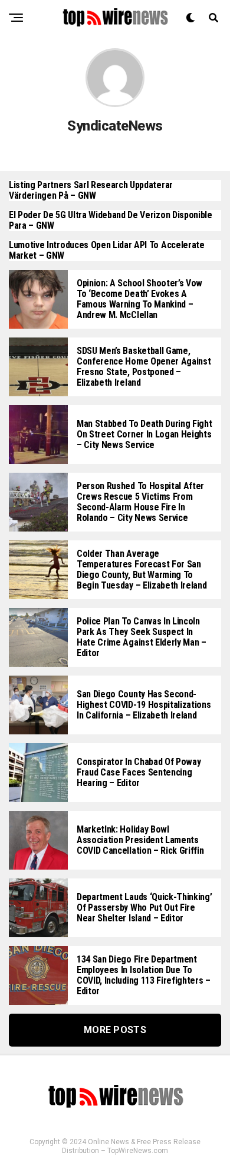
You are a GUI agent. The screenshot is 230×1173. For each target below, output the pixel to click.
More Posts (115, 1029)
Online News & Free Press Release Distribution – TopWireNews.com (131, 1146)
